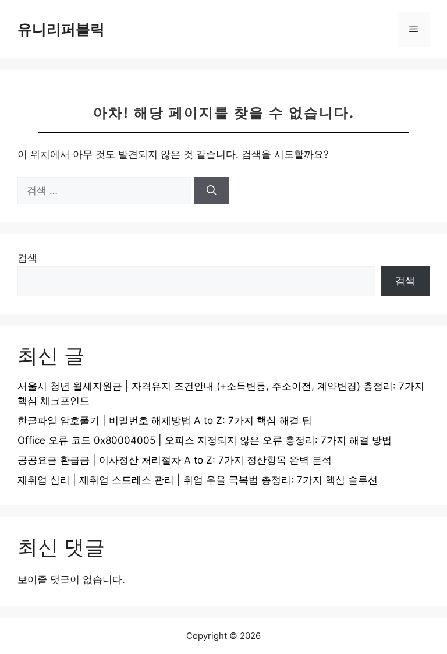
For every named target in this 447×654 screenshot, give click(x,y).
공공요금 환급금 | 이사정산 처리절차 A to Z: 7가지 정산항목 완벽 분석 (174, 460)
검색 (27, 258)
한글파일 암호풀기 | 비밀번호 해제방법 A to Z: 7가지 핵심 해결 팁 (164, 420)
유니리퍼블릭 (61, 29)
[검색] (211, 191)
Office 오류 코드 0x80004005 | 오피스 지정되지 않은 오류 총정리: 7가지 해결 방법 (204, 440)
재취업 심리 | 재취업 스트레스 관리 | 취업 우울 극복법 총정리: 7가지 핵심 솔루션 (197, 480)
